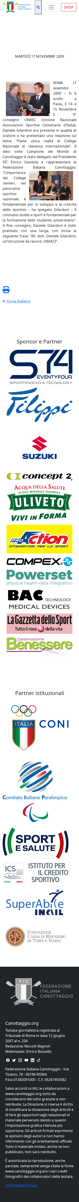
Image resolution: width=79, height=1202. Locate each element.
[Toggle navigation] (51, 7)
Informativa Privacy (21, 1185)
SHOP (69, 7)
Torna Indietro (18, 301)
